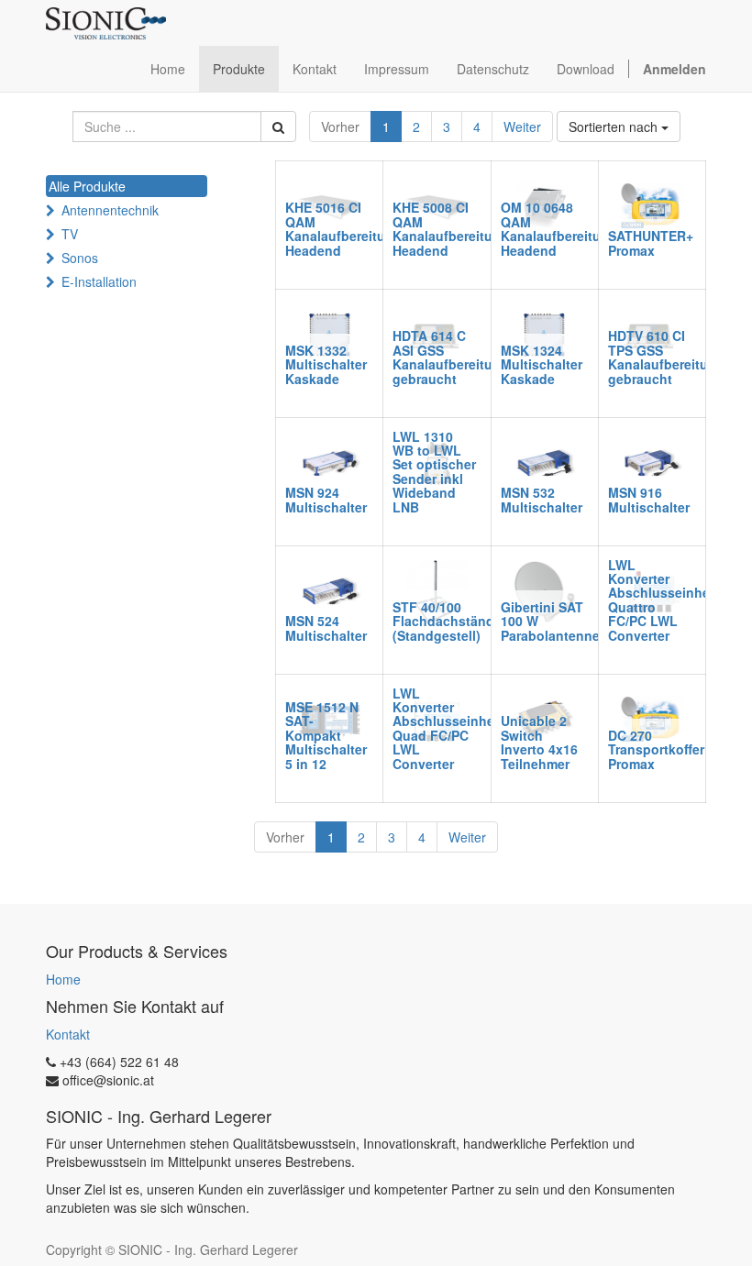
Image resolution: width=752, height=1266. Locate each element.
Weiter (522, 126)
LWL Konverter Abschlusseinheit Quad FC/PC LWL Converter (448, 728)
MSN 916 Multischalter (649, 499)
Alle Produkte (87, 186)
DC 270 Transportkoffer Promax (656, 749)
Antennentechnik (110, 210)
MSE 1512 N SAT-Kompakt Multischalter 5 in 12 (326, 735)
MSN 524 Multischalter (326, 627)
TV (69, 234)
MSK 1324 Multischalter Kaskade (541, 364)
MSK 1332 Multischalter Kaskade (326, 364)
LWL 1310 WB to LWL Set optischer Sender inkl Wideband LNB (434, 471)
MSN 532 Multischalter (541, 499)
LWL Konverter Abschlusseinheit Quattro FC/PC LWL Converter (663, 600)
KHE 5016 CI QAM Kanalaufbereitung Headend (343, 228)
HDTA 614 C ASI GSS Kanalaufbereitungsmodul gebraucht (474, 356)
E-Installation (99, 281)
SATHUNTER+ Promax (650, 242)
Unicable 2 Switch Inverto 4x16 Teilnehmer (539, 741)
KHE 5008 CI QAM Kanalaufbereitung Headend (451, 228)
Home (63, 979)
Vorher (340, 126)
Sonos (79, 257)
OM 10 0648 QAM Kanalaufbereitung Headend (559, 228)
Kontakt (68, 1034)
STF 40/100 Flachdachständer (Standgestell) (449, 621)
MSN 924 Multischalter (326, 499)
